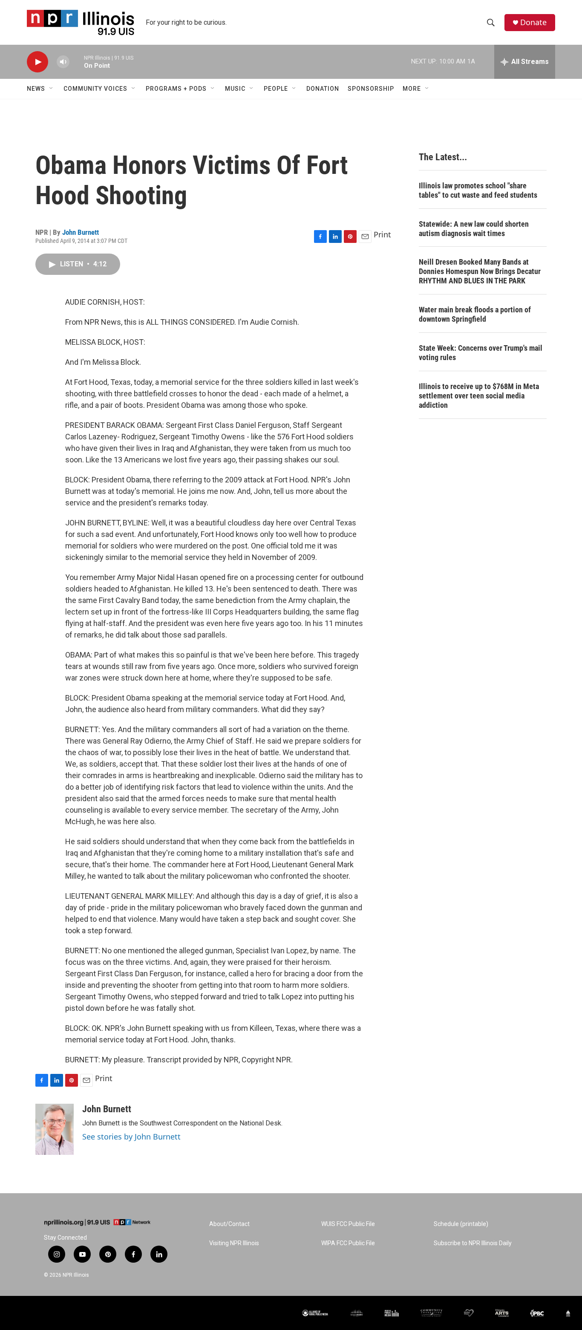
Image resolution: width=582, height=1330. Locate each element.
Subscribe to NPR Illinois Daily (473, 1243)
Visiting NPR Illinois (234, 1243)
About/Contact (229, 1224)
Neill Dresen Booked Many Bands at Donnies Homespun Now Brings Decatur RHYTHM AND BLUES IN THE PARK (480, 271)
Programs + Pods (176, 88)
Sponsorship (371, 88)
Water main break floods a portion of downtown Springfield (475, 314)
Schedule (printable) (461, 1224)
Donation (322, 88)
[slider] (76, 61)
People (276, 88)
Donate (533, 22)
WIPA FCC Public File (348, 1243)
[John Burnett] (54, 1129)
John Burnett (80, 232)
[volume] (63, 62)
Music (235, 88)
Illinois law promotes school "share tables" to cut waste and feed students (478, 190)
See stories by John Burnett (131, 1136)
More (412, 88)
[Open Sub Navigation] (51, 88)
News (36, 88)
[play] (37, 62)
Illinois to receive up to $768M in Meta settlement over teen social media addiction (479, 396)
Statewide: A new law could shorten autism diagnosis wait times (474, 228)
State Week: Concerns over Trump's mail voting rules (480, 352)
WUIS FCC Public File (348, 1224)
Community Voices (95, 88)
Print (382, 234)
